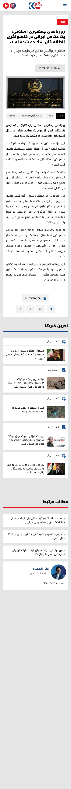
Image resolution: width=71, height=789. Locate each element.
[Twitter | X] (30, 309)
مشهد (12, 115)
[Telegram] (51, 309)
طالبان (50, 115)
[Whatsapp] (40, 309)
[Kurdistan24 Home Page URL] (35, 5)
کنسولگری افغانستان (31, 115)
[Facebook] (20, 309)
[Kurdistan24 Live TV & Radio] (6, 6)
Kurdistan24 (33, 298)
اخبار (62, 22)
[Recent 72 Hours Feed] (13, 6)
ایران (61, 115)
